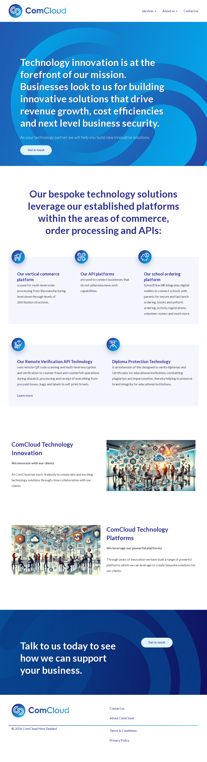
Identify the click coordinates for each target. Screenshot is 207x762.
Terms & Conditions (123, 730)
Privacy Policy (119, 740)
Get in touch (36, 150)
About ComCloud (122, 718)
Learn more (25, 395)
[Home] (38, 11)
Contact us (191, 11)
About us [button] (168, 11)
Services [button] (148, 11)
